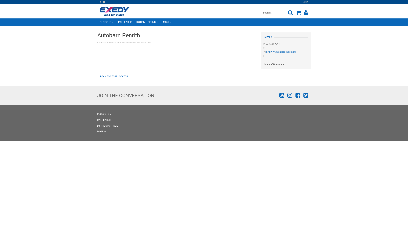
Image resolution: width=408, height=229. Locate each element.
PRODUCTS (106, 22)
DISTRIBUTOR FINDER (147, 22)
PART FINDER (125, 22)
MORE (166, 22)
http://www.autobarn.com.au (281, 52)
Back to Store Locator (114, 76)
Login (306, 2)
